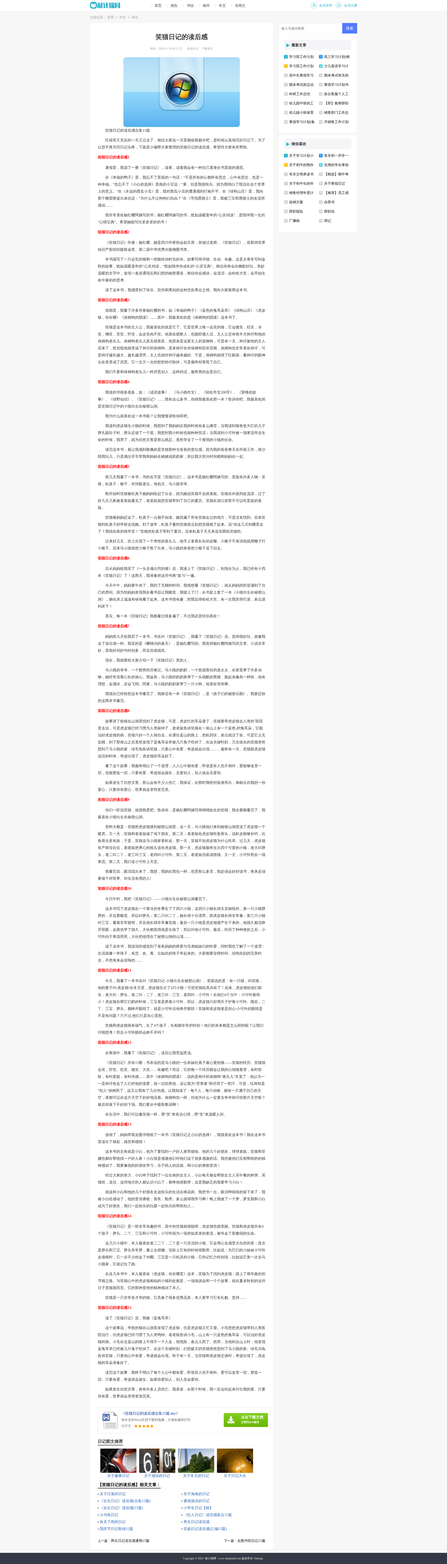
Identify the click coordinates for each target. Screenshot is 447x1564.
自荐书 (329, 202)
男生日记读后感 (196, 1522)
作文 (222, 5)
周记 (327, 221)
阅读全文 (193, 48)
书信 (190, 5)
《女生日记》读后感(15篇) (121, 1508)
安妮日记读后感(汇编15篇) (205, 1529)
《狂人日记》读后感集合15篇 (207, 1515)
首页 (158, 5)
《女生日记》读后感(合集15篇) (125, 1501)
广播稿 (294, 221)
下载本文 (207, 48)
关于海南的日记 (196, 1494)
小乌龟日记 (109, 1515)
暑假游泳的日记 (196, 1501)
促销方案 (296, 202)
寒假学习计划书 (336, 85)
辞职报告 (296, 211)
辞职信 (329, 211)
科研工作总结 (299, 94)
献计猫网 (210, 1558)
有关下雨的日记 (113, 1522)
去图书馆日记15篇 (251, 1541)
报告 (174, 5)
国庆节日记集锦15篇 (116, 1529)
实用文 (240, 5)
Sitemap (258, 1558)
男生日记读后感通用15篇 (130, 1541)
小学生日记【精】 (198, 1508)
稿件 (206, 5)
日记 (135, 17)
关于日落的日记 (113, 1494)
